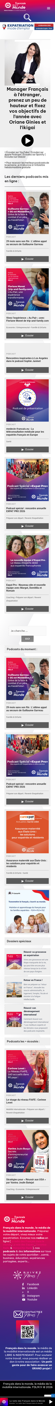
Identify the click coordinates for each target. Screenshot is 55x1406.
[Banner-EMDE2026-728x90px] (27, 27)
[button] (48, 8)
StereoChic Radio (23, 1247)
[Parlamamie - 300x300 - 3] (27, 911)
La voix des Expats (23, 1244)
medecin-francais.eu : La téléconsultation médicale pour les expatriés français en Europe (25, 431)
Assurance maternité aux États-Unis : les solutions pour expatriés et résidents (26, 863)
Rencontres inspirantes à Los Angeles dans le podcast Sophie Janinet (27, 360)
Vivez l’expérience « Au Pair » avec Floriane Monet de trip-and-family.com (27, 319)
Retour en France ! (33, 980)
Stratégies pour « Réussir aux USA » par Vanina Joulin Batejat (26, 1181)
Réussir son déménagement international (32, 1011)
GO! (27, 638)
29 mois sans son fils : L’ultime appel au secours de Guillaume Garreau (26, 243)
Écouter (27, 259)
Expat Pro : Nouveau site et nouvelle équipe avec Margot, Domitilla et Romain (26, 587)
